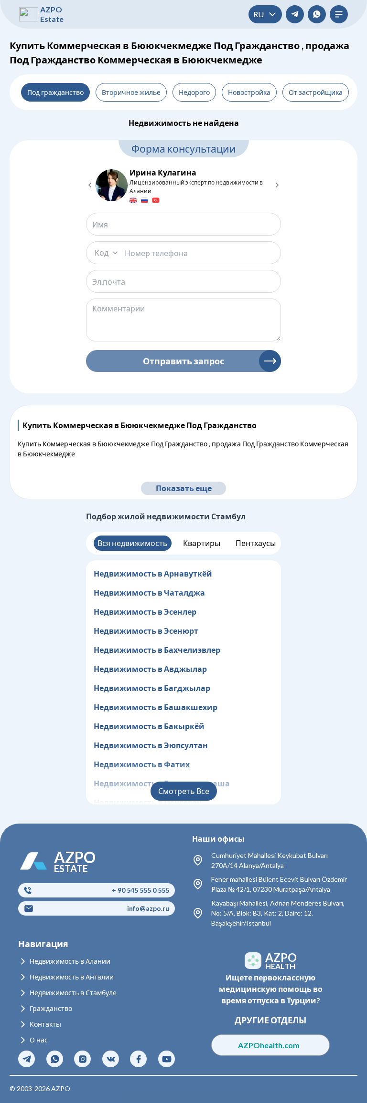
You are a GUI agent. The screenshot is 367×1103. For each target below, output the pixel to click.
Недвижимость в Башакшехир (155, 706)
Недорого (194, 92)
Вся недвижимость (132, 542)
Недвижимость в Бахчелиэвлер (157, 649)
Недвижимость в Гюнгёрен (148, 802)
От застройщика (316, 92)
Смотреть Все (183, 790)
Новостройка (249, 92)
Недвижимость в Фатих (142, 764)
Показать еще (184, 488)
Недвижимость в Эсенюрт (146, 630)
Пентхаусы (256, 542)
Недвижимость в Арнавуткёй (153, 573)
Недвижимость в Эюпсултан (151, 745)
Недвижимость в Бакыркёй (149, 726)
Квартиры (201, 542)
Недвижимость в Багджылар (152, 687)
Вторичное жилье (131, 92)
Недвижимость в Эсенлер (145, 611)
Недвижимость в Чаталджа (149, 592)
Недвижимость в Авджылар (150, 668)
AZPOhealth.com (270, 1045)
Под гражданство (55, 92)
